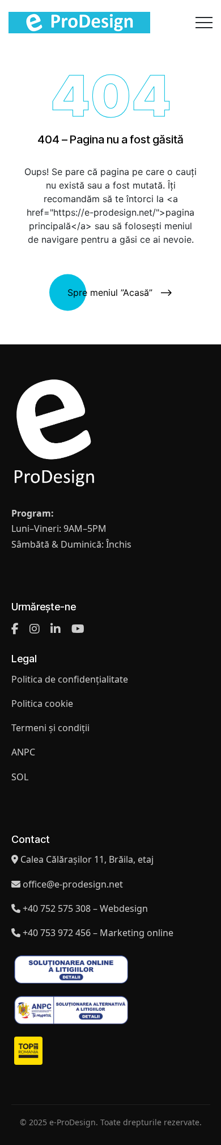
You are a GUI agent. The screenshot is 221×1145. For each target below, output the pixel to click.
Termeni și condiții (50, 728)
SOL (19, 777)
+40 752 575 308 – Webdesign (85, 908)
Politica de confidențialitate (69, 679)
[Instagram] (34, 629)
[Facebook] (15, 629)
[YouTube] (77, 629)
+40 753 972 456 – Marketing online (98, 933)
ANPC (23, 752)
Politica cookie (42, 703)
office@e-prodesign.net (73, 884)
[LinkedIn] (55, 629)
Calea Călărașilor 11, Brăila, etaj (87, 859)
